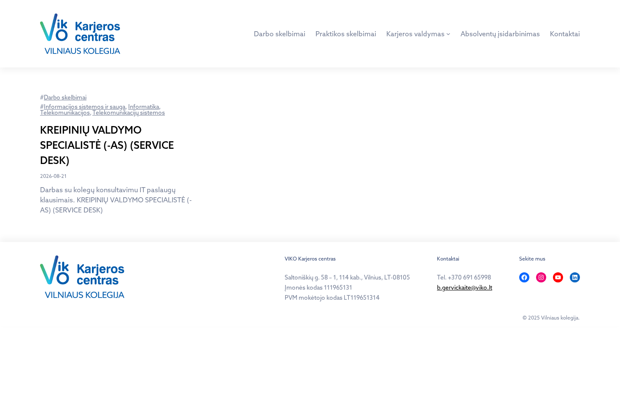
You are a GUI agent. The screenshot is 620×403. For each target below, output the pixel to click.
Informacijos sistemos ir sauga (84, 106)
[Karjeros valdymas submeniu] (448, 34)
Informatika (143, 106)
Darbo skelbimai (65, 97)
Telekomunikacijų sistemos (128, 112)
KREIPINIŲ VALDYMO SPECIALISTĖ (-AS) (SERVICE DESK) (107, 145)
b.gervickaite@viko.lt (464, 287)
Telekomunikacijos (65, 112)
